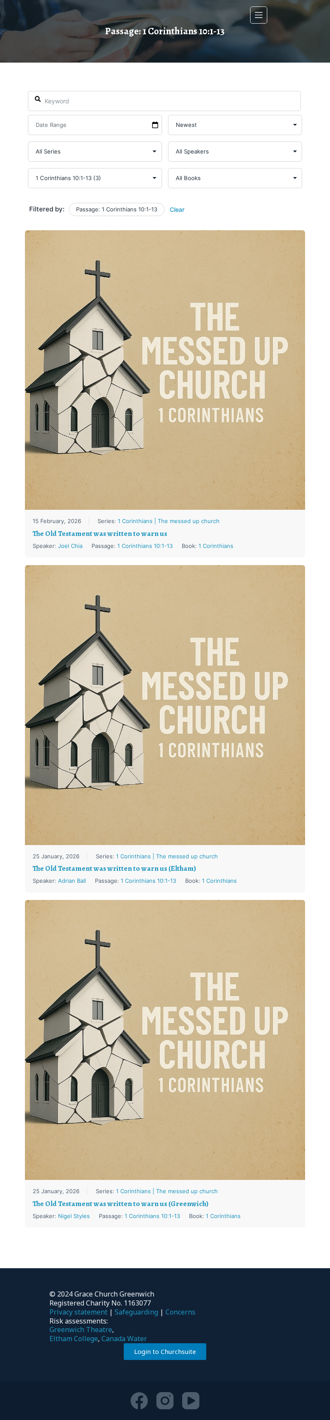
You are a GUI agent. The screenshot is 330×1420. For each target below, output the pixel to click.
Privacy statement (78, 1312)
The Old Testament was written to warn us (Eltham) (114, 868)
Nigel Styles (74, 1215)
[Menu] (258, 15)
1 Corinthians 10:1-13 (145, 545)
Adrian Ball (72, 880)
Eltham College (73, 1338)
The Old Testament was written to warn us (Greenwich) (120, 1204)
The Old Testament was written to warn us (100, 534)
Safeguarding (136, 1312)
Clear (177, 209)
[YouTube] (190, 1400)
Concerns (180, 1312)
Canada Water (124, 1338)
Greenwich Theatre (80, 1329)
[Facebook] (139, 1400)
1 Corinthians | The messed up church (169, 520)
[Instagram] (165, 1400)
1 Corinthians (216, 545)
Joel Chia (70, 545)
